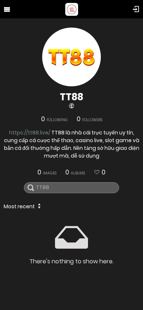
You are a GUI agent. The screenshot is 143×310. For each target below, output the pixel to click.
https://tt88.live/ (29, 132)
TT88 (71, 97)
